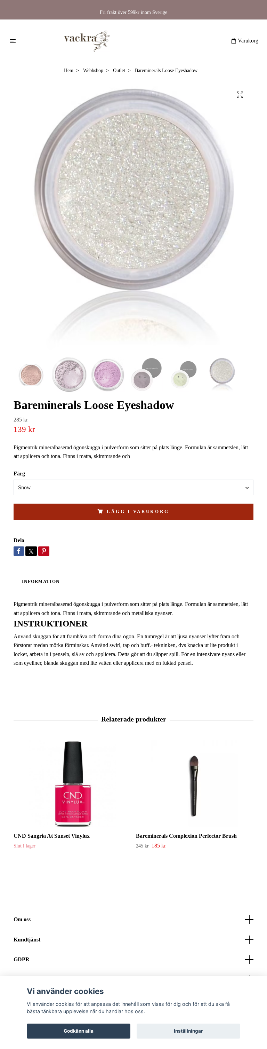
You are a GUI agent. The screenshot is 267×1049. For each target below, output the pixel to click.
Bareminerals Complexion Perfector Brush (186, 836)
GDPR (22, 959)
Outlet (119, 70)
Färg (19, 473)
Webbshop (93, 70)
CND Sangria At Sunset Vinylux (52, 836)
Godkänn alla (79, 1031)
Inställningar (188, 1031)
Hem (68, 70)
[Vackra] (124, 41)
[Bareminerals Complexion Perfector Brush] (194, 783)
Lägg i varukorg (138, 511)
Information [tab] (40, 581)
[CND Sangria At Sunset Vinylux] (72, 783)
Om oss (22, 919)
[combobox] (133, 487)
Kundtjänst (27, 939)
